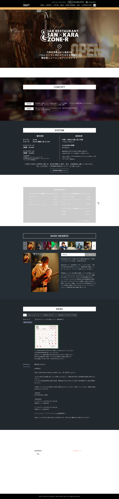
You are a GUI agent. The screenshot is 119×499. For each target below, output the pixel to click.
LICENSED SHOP (87, 5)
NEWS (42, 5)
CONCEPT (49, 5)
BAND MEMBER (70, 5)
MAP (78, 5)
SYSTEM (56, 5)
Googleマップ (77, 450)
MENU (62, 5)
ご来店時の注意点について (59, 170)
